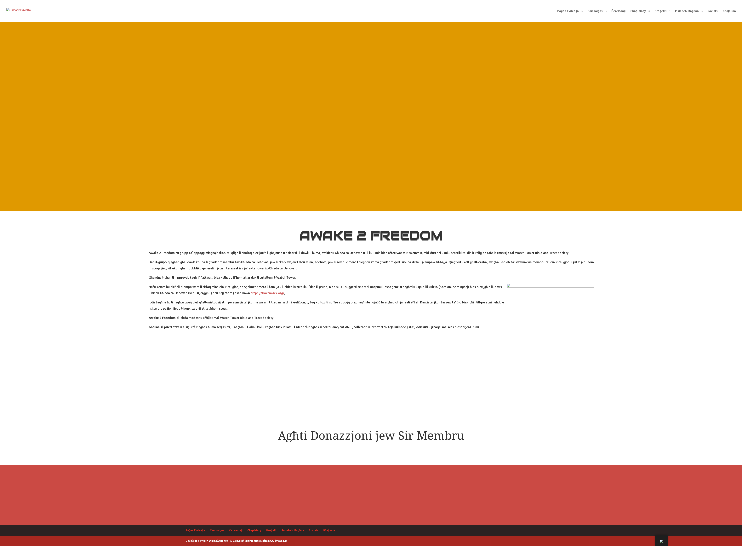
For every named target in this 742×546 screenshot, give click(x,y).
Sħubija (530, 474)
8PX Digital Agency (215, 540)
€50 (403, 473)
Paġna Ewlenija (568, 11)
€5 (212, 473)
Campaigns (595, 11)
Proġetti (660, 11)
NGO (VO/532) (277, 540)
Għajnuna (729, 11)
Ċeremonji (618, 11)
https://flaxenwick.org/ (267, 293)
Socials (712, 11)
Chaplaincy (638, 11)
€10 (275, 473)
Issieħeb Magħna (687, 11)
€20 (339, 473)
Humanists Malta (257, 540)
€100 (466, 473)
